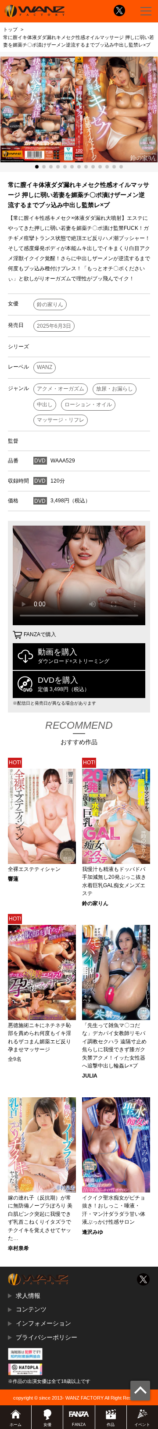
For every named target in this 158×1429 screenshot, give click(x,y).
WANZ (44, 367)
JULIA (89, 1075)
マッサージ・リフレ (60, 420)
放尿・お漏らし (114, 388)
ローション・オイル (88, 404)
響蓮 (13, 878)
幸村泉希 (18, 1248)
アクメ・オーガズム (60, 388)
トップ (10, 29)
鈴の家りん (50, 304)
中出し (45, 404)
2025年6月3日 (54, 326)
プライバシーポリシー (46, 1337)
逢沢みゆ (92, 1232)
